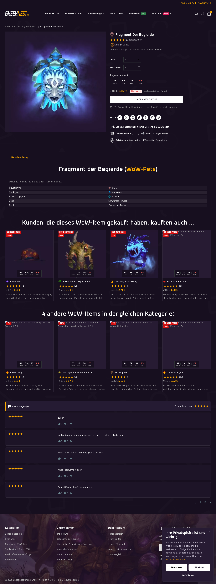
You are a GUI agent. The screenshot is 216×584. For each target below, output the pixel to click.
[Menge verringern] (139, 69)
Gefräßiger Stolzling (125, 282)
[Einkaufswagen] (209, 14)
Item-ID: (118, 45)
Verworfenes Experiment (76, 282)
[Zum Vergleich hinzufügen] (52, 238)
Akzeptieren (176, 567)
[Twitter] (126, 117)
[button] (196, 14)
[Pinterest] (152, 117)
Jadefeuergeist (176, 372)
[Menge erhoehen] (139, 66)
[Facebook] (119, 117)
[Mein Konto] (202, 13)
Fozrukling (15, 372)
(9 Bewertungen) (134, 40)
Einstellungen (188, 575)
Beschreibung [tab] (20, 157)
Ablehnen (199, 567)
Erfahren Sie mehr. (176, 560)
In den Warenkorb (146, 99)
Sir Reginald (121, 372)
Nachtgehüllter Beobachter (77, 372)
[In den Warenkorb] (52, 248)
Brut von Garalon (176, 282)
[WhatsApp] (145, 117)
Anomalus (15, 282)
